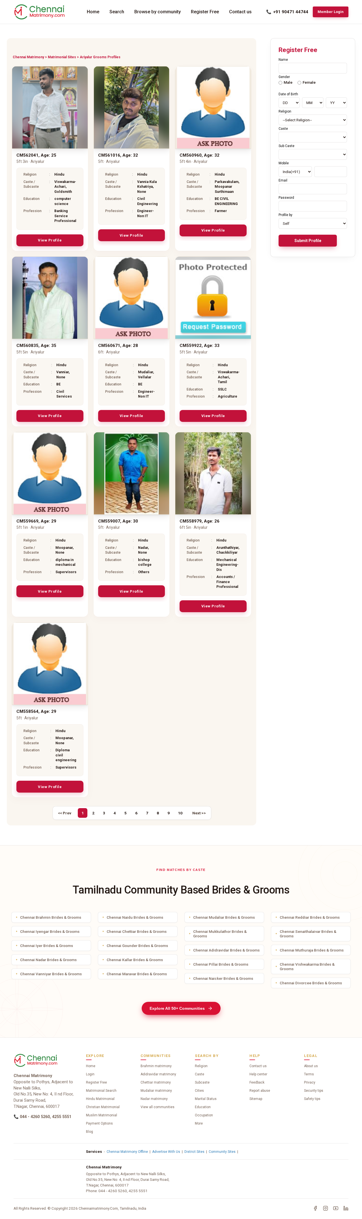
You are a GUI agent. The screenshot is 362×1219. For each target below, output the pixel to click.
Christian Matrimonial (103, 1107)
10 (180, 813)
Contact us (240, 11)
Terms (309, 1074)
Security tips (313, 1091)
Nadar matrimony (154, 1099)
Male (288, 82)
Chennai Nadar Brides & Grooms (48, 959)
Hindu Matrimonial (100, 1099)
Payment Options (99, 1123)
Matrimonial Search (101, 1091)
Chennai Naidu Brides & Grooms (135, 917)
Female (309, 82)
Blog (89, 1132)
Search (116, 11)
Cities (199, 1091)
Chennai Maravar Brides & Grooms (137, 974)
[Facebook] (315, 1208)
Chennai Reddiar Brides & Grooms (310, 917)
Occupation (204, 1115)
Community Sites (222, 1152)
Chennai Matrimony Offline (127, 1152)
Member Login (331, 12)
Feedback (256, 1082)
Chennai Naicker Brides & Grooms (223, 978)
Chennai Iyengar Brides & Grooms (49, 931)
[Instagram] (325, 1208)
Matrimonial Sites (62, 57)
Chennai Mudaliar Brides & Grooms (224, 917)
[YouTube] (335, 1208)
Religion (201, 1066)
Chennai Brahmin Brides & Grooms (50, 917)
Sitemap (255, 1099)
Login (90, 1074)
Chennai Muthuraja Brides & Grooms (312, 950)
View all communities (157, 1107)
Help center (258, 1074)
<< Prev (64, 813)
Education (203, 1107)
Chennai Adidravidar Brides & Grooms (226, 950)
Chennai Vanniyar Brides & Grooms (51, 974)
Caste (199, 1074)
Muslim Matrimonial (101, 1115)
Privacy (309, 1082)
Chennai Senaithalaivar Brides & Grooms (308, 933)
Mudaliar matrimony (156, 1091)
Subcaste (202, 1082)
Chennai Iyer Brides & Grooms (46, 945)
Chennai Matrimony (28, 57)
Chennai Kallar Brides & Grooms (135, 959)
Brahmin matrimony (156, 1066)
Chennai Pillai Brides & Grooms (220, 964)
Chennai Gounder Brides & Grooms (137, 945)
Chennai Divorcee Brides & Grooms (311, 983)
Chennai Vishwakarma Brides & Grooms (307, 966)
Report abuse (259, 1091)
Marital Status (206, 1099)
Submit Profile (307, 240)
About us (311, 1066)
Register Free (205, 11)
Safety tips (312, 1099)
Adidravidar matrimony (158, 1074)
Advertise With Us (166, 1152)
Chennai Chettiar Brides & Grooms (137, 931)
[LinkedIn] (345, 1208)
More (199, 1123)
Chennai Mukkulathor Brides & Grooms (220, 933)
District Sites (194, 1152)
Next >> (199, 813)
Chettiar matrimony (156, 1082)
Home (93, 11)
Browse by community (157, 11)
